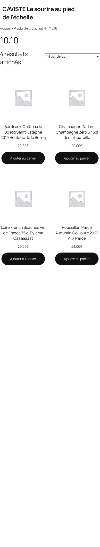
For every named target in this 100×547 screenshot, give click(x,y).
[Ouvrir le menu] (95, 13)
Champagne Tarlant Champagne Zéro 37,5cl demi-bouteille (77, 132)
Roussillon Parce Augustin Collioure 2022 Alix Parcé (77, 233)
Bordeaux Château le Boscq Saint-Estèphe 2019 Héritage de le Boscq (23, 132)
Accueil (5, 28)
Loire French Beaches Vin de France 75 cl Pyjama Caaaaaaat (23, 233)
